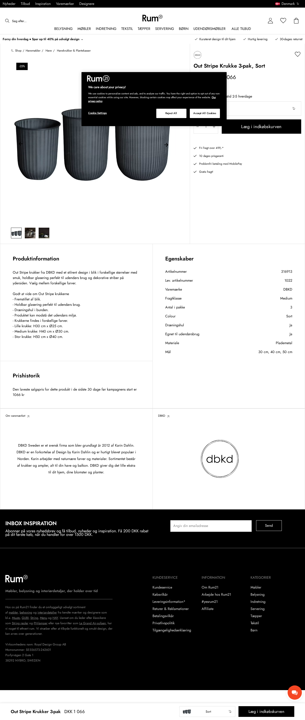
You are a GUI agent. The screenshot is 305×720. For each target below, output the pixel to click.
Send (269, 525)
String (34, 618)
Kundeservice (162, 587)
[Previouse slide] (20, 144)
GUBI (25, 618)
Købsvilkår (160, 594)
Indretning (258, 601)
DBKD (287, 289)
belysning (26, 612)
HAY (55, 618)
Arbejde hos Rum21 (216, 594)
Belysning (258, 594)
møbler (13, 612)
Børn (254, 630)
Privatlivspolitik (163, 623)
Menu (43, 618)
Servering (258, 609)
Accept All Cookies (204, 113)
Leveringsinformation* (168, 601)
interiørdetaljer (47, 612)
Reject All (171, 113)
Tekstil (255, 623)
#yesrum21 (210, 601)
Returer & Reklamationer (170, 609)
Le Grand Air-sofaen (92, 623)
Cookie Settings (97, 113)
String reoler (20, 623)
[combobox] (287, 4)
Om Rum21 (210, 587)
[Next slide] (166, 144)
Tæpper (256, 616)
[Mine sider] (270, 20)
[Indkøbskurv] (296, 20)
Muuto (16, 618)
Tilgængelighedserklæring (171, 630)
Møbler (256, 587)
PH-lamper (41, 623)
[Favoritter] (283, 20)
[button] (288, 4)
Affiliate (207, 609)
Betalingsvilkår (163, 616)
